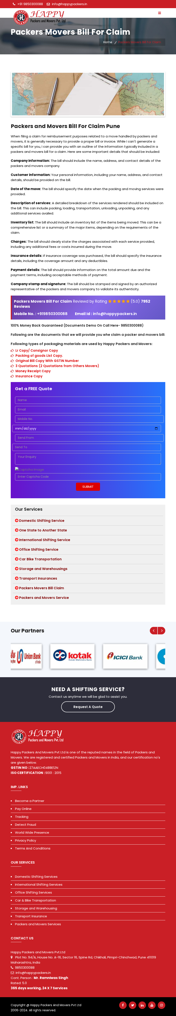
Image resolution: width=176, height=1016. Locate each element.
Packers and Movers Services (38, 924)
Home (107, 42)
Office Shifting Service (38, 549)
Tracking (21, 816)
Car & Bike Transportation (35, 900)
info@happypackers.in (69, 4)
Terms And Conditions (32, 848)
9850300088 (25, 967)
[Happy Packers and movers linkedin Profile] (142, 1005)
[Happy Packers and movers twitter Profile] (132, 1005)
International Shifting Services (38, 884)
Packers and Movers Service (44, 597)
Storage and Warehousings (43, 568)
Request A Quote (88, 707)
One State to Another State (43, 530)
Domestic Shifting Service (41, 520)
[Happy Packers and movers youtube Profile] (152, 1005)
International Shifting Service (44, 539)
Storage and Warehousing (36, 908)
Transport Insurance (31, 916)
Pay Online (23, 808)
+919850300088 (52, 313)
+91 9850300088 (30, 4)
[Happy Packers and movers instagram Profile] (161, 1005)
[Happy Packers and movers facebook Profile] (123, 1005)
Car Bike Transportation (40, 559)
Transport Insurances (38, 578)
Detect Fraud (25, 824)
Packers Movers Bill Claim (41, 588)
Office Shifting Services (33, 892)
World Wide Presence (32, 832)
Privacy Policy (25, 840)
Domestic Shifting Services (36, 876)
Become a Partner (29, 801)
